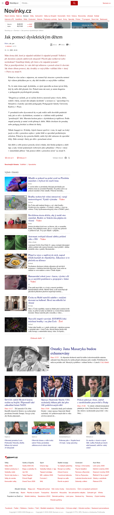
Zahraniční (39, 16)
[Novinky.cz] (18, 11)
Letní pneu (69, 496)
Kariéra (31, 508)
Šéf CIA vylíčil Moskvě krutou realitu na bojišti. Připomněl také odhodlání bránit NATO (20, 402)
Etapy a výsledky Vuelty (30, 469)
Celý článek (104, 362)
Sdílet (63, 45)
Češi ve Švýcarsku (81, 475)
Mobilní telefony (30, 496)
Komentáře (61, 16)
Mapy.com (31, 489)
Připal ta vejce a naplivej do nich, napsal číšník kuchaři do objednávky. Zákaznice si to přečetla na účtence (49, 257)
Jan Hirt (25, 472)
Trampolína (45, 492)
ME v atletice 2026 (46, 475)
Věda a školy (32, 242)
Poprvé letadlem (81, 469)
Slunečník (54, 492)
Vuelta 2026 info (28, 466)
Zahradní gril (91, 492)
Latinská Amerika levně (83, 478)
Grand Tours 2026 (28, 481)
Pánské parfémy (56, 500)
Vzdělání (23, 164)
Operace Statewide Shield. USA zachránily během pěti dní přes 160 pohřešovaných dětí (55, 402)
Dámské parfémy (58, 496)
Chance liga (44, 466)
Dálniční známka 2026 (101, 469)
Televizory (89, 496)
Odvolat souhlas (84, 508)
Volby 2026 (8, 466)
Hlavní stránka (10, 16)
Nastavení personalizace (100, 508)
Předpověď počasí (43, 489)
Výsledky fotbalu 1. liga (48, 469)
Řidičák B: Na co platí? (101, 475)
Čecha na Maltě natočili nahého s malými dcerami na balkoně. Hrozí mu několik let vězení (47, 300)
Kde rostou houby (58, 489)
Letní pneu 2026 (99, 466)
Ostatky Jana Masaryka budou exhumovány (73, 351)
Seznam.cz (107, 3)
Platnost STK (97, 481)
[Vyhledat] (74, 3)
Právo (6, 43)
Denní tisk (95, 19)
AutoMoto (18, 19)
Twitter (16, 508)
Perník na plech (63, 481)
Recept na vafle (63, 478)
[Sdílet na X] (69, 158)
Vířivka (100, 492)
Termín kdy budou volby (13, 475)
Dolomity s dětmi (81, 481)
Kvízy (65, 19)
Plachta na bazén (33, 492)
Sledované (103, 19)
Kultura (74, 16)
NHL (41, 481)
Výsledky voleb (10, 472)
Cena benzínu (71, 489)
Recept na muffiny (64, 469)
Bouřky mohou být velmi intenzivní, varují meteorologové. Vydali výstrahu (47, 198)
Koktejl (96, 16)
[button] (16, 184)
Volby (32, 16)
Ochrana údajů (71, 508)
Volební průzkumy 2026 (13, 469)
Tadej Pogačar (27, 475)
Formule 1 (43, 478)
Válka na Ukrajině (50, 16)
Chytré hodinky (100, 496)
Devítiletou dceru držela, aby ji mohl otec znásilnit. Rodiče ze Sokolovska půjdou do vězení (47, 218)
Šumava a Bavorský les (83, 472)
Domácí (26, 16)
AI (29, 284)
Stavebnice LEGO (44, 496)
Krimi (68, 16)
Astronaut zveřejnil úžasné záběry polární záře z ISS (47, 238)
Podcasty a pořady (50, 19)
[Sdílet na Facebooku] (66, 158)
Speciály (71, 19)
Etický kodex (60, 508)
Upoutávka (32, 164)
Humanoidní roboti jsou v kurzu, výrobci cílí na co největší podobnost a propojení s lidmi (48, 277)
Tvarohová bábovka (65, 475)
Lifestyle (90, 16)
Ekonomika (82, 16)
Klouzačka (63, 492)
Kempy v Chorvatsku (82, 466)
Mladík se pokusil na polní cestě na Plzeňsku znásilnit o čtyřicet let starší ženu (48, 179)
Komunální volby (10, 481)
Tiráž (37, 508)
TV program (86, 19)
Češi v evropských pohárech (88, 489)
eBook (55, 45)
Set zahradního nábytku (77, 492)
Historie (39, 19)
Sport (60, 19)
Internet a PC (9, 19)
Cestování (32, 19)
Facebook (8, 508)
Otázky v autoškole (99, 478)
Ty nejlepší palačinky (65, 466)
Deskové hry (79, 496)
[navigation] (2, 3)
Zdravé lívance (63, 472)
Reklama (23, 508)
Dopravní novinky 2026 (101, 472)
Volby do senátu (10, 478)
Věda (25, 19)
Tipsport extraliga (46, 472)
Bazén (23, 492)
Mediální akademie (47, 508)
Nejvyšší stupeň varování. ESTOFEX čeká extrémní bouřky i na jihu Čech (47, 320)
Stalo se (19, 16)
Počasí (78, 19)
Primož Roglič (27, 478)
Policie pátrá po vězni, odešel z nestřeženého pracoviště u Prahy (92, 401)
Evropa (30, 306)
